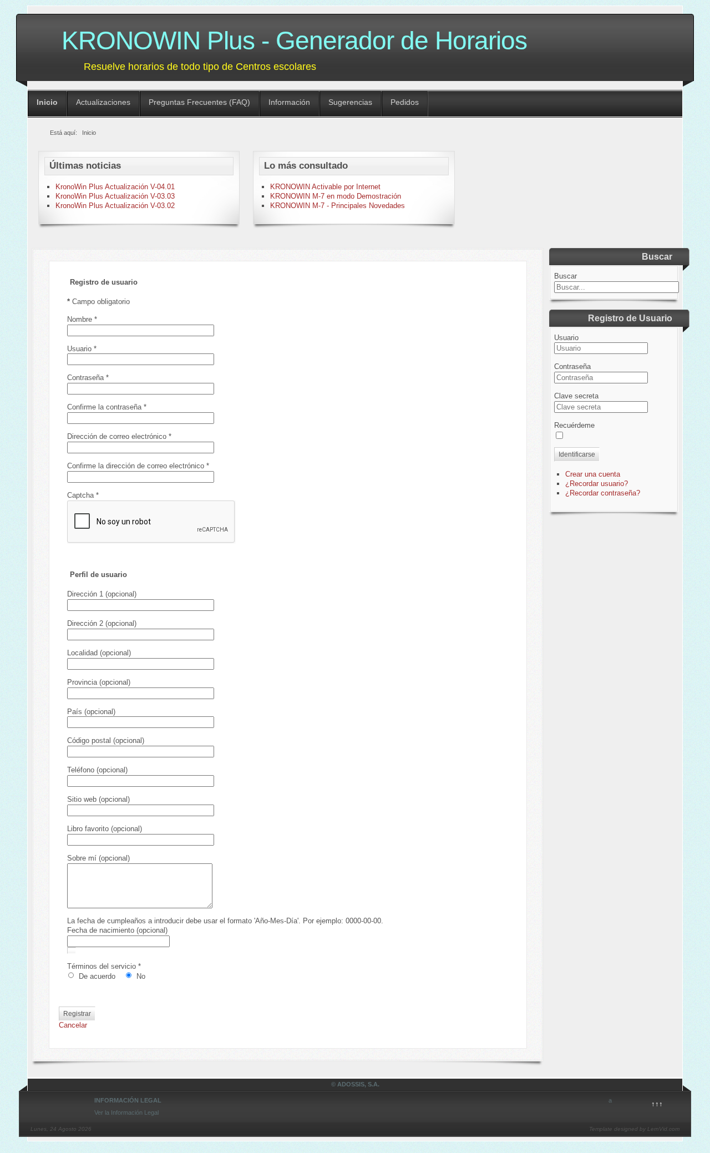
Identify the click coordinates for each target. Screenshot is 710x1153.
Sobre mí (82, 858)
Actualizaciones (103, 102)
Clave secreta (576, 396)
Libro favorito (88, 829)
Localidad (82, 653)
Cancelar (73, 1025)
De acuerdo (98, 976)
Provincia (82, 682)
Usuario (82, 349)
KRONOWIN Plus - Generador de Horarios (294, 40)
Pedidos (404, 102)
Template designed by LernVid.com (634, 1129)
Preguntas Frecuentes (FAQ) (199, 102)
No (140, 976)
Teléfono (80, 770)
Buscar (565, 276)
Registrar (77, 1014)
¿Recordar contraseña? (602, 493)
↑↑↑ (657, 1104)
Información (289, 102)
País (74, 711)
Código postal (89, 740)
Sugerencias (350, 102)
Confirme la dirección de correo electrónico (138, 466)
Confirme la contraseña (106, 407)
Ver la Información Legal (126, 1112)
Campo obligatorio (98, 301)
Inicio (47, 102)
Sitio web (82, 799)
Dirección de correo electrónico (119, 436)
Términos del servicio (104, 966)
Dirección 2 (85, 623)
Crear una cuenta (592, 474)
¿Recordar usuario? (596, 483)
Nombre (82, 319)
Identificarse (577, 454)
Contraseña (88, 377)
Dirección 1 (85, 594)
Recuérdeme (574, 425)
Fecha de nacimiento (100, 930)
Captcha (83, 495)
